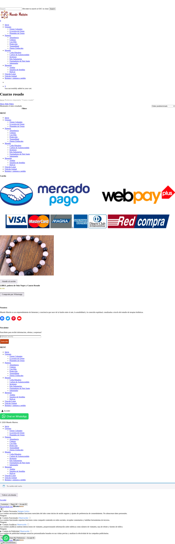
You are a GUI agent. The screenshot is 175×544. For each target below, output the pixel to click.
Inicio (2, 100)
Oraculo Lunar (10, 167)
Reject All (14, 504)
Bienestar (8, 158)
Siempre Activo (23, 511)
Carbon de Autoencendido (19, 148)
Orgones (8, 120)
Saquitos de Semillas (17, 163)
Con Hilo (13, 135)
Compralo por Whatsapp (12, 294)
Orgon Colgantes (16, 122)
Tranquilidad (14, 139)
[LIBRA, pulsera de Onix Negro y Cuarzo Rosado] (27, 255)
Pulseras (8, 128)
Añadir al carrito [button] (9, 281)
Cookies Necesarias (9, 511)
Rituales (8, 143)
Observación (23, 518)
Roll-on (12, 165)
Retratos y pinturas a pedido (15, 171)
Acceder (3, 500)
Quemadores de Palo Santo (20, 154)
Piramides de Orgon (17, 126)
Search (52, 9)
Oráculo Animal (11, 169)
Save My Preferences (17, 538)
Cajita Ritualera (15, 146)
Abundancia (14, 131)
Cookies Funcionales (10, 518)
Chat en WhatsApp (17, 416)
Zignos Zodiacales (16, 141)
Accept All (23, 504)
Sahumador (14, 156)
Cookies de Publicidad (10, 531)
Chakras (13, 133)
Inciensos (13, 150)
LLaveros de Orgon (17, 124)
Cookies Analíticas (9, 525)
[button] (6, 538)
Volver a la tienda (9, 495)
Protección (14, 137)
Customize (4, 504)
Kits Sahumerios (16, 152)
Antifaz (12, 160)
